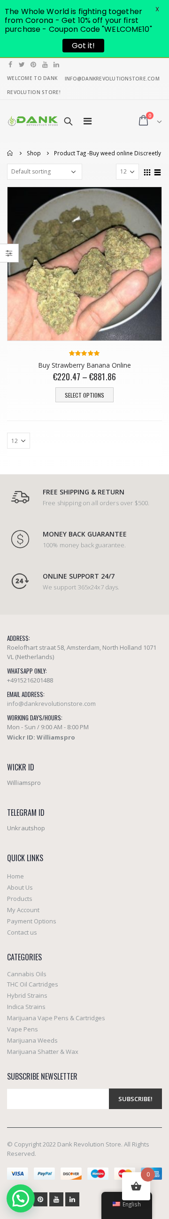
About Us (20, 887)
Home (15, 876)
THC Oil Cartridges (32, 984)
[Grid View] (147, 171)
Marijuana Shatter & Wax (42, 1051)
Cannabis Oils (26, 974)
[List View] (158, 171)
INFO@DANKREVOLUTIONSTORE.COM (112, 78)
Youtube (56, 1199)
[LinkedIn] (56, 64)
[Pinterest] (33, 64)
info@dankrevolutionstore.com (51, 703)
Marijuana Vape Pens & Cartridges (56, 1018)
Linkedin (72, 1199)
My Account (23, 910)
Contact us (22, 932)
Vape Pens (22, 1029)
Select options (84, 395)
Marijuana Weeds (32, 1040)
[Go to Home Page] (10, 153)
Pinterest (40, 1199)
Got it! (83, 45)
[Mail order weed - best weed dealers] (33, 121)
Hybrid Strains (27, 995)
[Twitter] (22, 64)
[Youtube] (45, 64)
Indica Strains (26, 1006)
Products (19, 898)
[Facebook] (10, 64)
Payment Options (31, 921)
